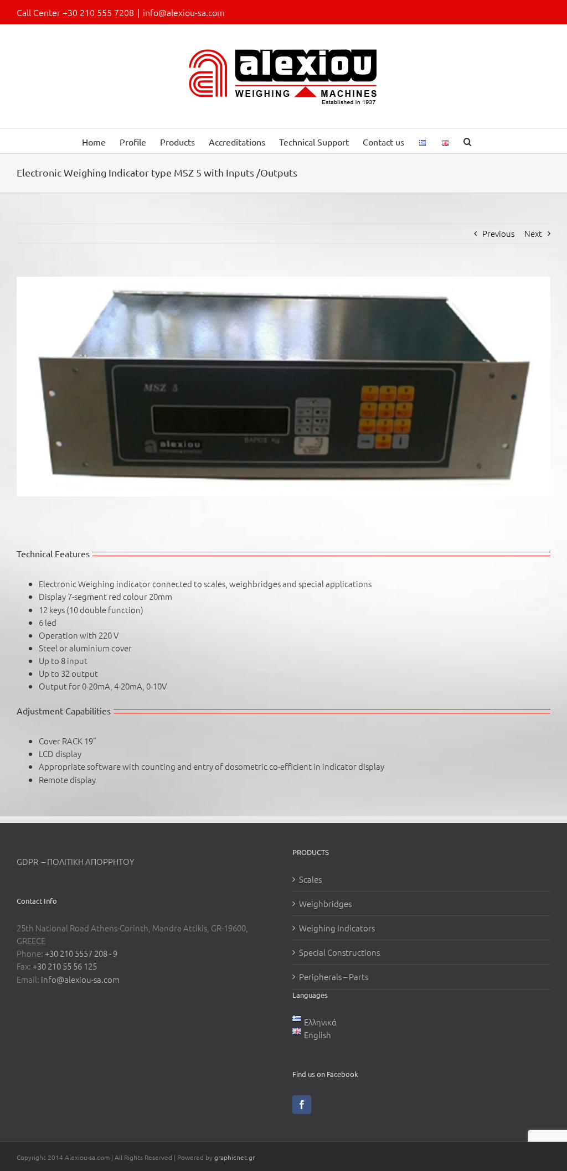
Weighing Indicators (337, 928)
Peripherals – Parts (333, 976)
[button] (467, 141)
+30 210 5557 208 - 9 (81, 953)
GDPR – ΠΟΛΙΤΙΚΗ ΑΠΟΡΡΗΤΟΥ (76, 861)
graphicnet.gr (234, 1157)
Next (533, 233)
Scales (310, 879)
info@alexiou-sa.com (184, 12)
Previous (498, 233)
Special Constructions (339, 952)
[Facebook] (301, 1104)
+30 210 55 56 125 (65, 966)
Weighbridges (325, 903)
